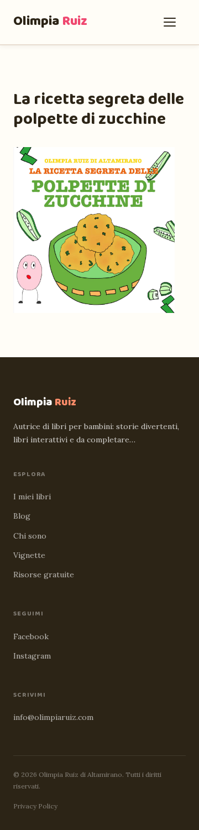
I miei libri (32, 497)
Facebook (31, 636)
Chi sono (29, 536)
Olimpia (50, 21)
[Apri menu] (172, 22)
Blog (21, 516)
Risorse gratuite (43, 575)
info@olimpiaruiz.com (53, 717)
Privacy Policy (35, 806)
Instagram (32, 656)
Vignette (29, 555)
